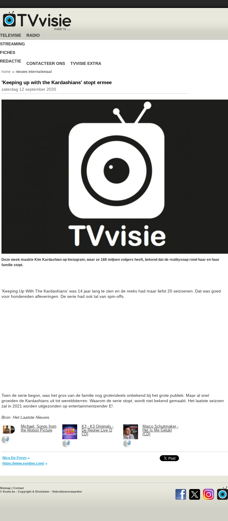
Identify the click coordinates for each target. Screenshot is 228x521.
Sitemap (5, 488)
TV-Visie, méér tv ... (37, 20)
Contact (18, 488)
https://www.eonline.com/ (23, 463)
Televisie (10, 35)
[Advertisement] (48, 281)
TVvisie (222, 493)
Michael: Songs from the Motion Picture (38, 428)
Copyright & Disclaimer (34, 491)
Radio (33, 35)
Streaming (12, 44)
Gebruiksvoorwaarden (67, 491)
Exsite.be (9, 491)
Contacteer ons (45, 63)
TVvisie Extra (85, 63)
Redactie (10, 61)
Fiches (7, 52)
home (6, 71)
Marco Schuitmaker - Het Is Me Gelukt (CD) (160, 430)
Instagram (208, 493)
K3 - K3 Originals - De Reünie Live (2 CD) (97, 430)
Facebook (180, 493)
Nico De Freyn (14, 458)
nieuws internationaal (34, 71)
